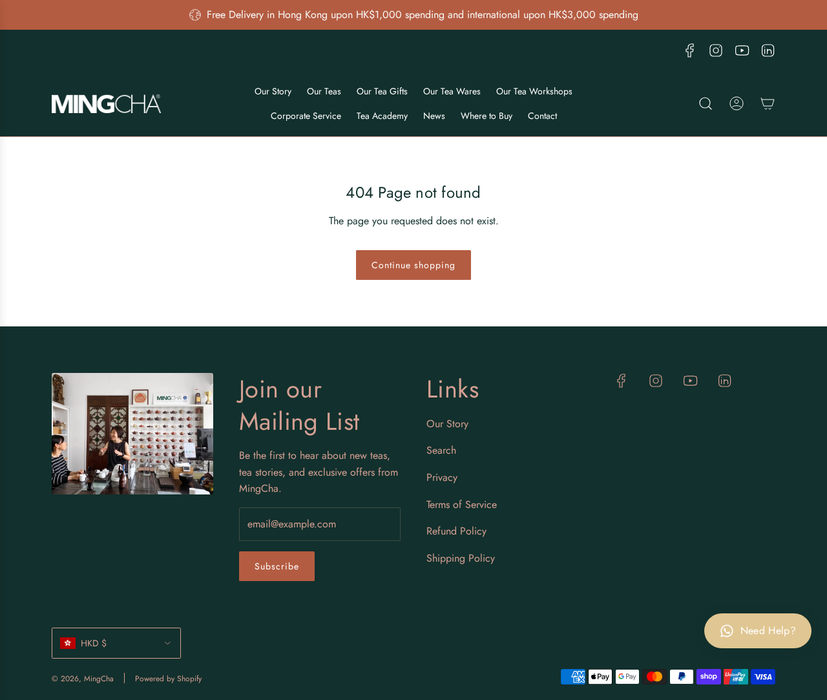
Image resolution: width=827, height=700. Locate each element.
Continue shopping (413, 265)
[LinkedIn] (767, 50)
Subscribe (277, 566)
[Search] (705, 103)
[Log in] (736, 103)
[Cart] (767, 103)
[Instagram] (716, 50)
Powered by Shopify (168, 678)
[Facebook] (690, 50)
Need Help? (768, 630)
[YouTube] (741, 50)
